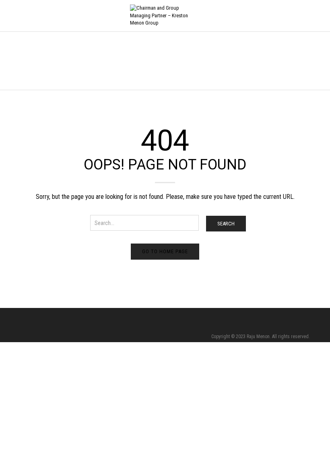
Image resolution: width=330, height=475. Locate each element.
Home (26, 61)
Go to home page (165, 251)
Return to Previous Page (282, 69)
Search (226, 224)
